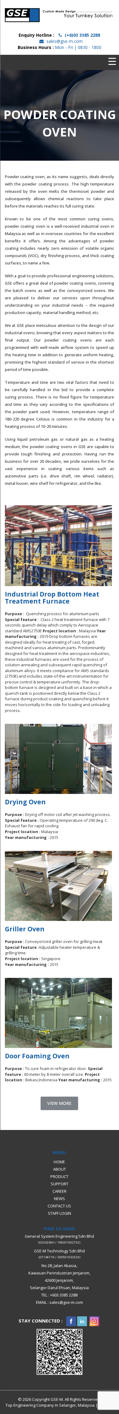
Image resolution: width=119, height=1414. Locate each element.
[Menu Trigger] (112, 61)
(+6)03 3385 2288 (82, 35)
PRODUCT (59, 1176)
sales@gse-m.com (64, 41)
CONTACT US (59, 1205)
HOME (59, 1161)
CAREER (59, 1191)
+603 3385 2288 (64, 1295)
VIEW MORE (59, 1103)
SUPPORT (59, 1183)
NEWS (59, 1198)
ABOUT (59, 1169)
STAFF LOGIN (59, 1213)
